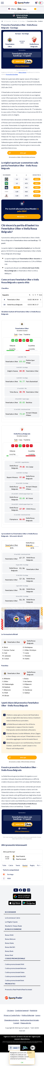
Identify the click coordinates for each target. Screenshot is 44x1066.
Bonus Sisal (9, 955)
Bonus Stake (9, 943)
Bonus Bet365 (10, 947)
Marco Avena (22, 72)
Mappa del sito (25, 1023)
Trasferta (26, 334)
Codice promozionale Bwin (14, 980)
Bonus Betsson (10, 939)
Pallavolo (40, 865)
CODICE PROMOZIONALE (15, 958)
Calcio (11, 865)
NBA (9, 878)
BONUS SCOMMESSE (13, 929)
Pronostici (8, 21)
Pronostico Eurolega (12, 74)
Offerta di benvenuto (22, 66)
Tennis (18, 865)
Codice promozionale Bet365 (15, 976)
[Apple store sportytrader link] (15, 903)
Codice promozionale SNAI (14, 964)
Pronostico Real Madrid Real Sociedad (18, 989)
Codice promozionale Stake (14, 972)
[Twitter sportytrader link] (24, 890)
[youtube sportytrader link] (16, 890)
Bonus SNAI (9, 935)
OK (22, 1062)
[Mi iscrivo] (36, 2)
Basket (15, 21)
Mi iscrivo (20, 216)
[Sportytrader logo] (22, 998)
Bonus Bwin (9, 951)
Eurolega (22, 21)
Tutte (4, 865)
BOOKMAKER (10, 912)
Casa (20, 334)
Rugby (32, 865)
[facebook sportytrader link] (20, 890)
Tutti (15, 334)
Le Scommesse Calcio (12, 918)
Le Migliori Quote (11, 922)
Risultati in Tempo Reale (13, 926)
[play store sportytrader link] (29, 903)
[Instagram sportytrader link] (28, 890)
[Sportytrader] (2, 21)
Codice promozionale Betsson (15, 968)
